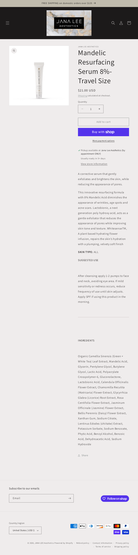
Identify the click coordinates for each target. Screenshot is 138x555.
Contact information (102, 543)
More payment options (104, 140)
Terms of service (103, 546)
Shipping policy (121, 546)
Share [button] (85, 455)
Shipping (82, 95)
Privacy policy (122, 543)
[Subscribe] (69, 498)
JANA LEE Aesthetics (44, 543)
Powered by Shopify (63, 543)
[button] (8, 23)
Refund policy (82, 543)
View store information (94, 163)
